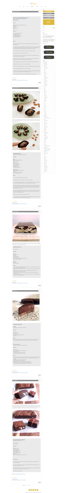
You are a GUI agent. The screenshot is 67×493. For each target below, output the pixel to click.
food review (45, 160)
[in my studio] (49, 47)
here (17, 249)
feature (45, 157)
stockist (45, 141)
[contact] (41, 7)
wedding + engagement (47, 148)
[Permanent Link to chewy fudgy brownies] (15, 380)
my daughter (45, 166)
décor (44, 125)
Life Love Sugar (24, 18)
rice (44, 110)
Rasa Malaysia (19, 18)
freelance (45, 129)
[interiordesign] (32, 7)
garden (45, 75)
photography (45, 138)
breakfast (45, 91)
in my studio (45, 116)
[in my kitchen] (49, 52)
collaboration (45, 123)
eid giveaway (45, 63)
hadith (45, 69)
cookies (45, 98)
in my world (44, 151)
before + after (46, 120)
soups (45, 113)
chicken (45, 94)
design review (46, 153)
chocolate (18, 80)
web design (45, 147)
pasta (44, 107)
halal (22, 80)
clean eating (45, 97)
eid (44, 154)
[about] (23, 7)
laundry (45, 79)
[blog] (45, 7)
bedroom (45, 73)
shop (44, 172)
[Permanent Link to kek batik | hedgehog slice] (16, 211)
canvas (45, 122)
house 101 (45, 76)
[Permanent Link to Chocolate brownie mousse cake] (16, 11)
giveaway (45, 163)
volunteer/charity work (47, 145)
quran (44, 70)
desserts (21, 80)
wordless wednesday (46, 150)
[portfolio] (37, 7)
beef (44, 88)
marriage (45, 135)
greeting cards (46, 132)
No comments (14, 79)
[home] (20, 7)
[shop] (27, 7)
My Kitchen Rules (19, 345)
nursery (45, 82)
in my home (45, 72)
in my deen (44, 66)
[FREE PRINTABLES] (49, 30)
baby (44, 119)
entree (45, 101)
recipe (19, 154)
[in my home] (49, 57)
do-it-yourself (45, 126)
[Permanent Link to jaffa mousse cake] (15, 290)
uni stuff (45, 144)
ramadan (45, 169)
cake (15, 80)
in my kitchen (25, 80)
